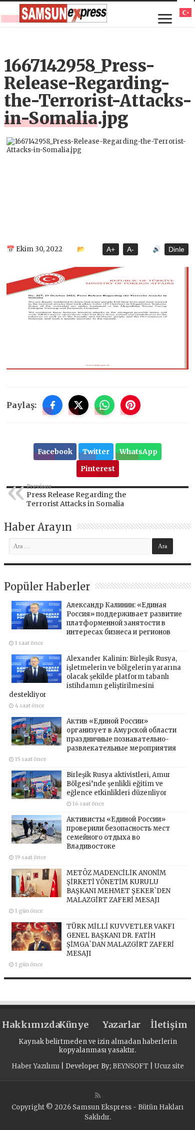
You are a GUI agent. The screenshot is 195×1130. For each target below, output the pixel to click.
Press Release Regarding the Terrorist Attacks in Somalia (76, 495)
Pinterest (97, 468)
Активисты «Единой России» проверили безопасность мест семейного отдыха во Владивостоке (118, 833)
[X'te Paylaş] (78, 405)
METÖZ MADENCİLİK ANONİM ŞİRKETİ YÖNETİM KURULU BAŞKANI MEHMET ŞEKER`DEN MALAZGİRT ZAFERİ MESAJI (118, 886)
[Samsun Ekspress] (63, 13)
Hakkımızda (26, 1024)
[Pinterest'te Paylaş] (130, 405)
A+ (110, 249)
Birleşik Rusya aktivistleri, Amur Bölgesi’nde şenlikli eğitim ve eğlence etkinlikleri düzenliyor (118, 784)
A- (130, 249)
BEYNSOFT (130, 1066)
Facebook (55, 451)
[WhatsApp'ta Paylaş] (104, 405)
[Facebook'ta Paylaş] (52, 405)
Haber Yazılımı (36, 1066)
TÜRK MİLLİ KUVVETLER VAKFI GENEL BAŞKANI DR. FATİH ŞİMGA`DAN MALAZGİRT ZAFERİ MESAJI (120, 940)
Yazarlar (121, 1024)
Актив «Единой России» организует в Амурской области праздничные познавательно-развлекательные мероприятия (121, 734)
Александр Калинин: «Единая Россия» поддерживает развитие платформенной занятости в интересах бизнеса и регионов (124, 618)
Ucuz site (169, 1066)
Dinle (176, 249)
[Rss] (98, 1095)
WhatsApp (139, 451)
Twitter (96, 451)
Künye (73, 1024)
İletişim (169, 1024)
